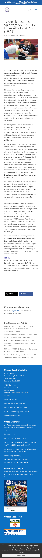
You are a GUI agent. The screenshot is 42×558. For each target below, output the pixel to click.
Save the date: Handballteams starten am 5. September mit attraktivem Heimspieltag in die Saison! (20, 343)
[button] (11, 294)
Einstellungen (21, 555)
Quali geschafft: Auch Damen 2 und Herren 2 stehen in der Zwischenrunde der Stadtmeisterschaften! (20, 328)
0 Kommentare (19, 35)
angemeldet (16, 311)
